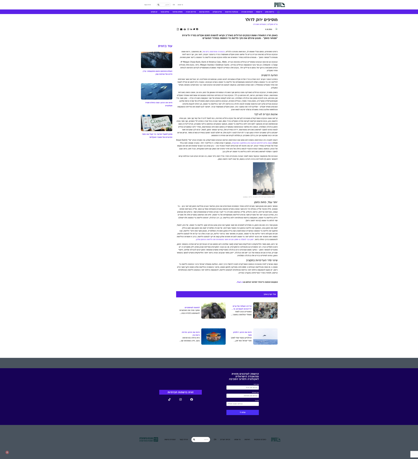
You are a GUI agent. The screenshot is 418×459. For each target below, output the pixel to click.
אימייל (257, 401)
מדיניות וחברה (191, 12)
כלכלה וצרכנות (204, 12)
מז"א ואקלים (217, 12)
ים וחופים (154, 12)
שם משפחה (255, 392)
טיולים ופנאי (165, 12)
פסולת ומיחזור (177, 12)
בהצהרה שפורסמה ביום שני (213, 51)
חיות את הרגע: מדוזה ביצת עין (191, 333)
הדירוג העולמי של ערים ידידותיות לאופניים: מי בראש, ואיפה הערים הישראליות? (242, 307)
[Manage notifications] (7, 452)
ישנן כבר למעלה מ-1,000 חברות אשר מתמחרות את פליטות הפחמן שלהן (225, 239)
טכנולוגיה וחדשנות (231, 12)
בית (278, 11)
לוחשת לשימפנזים (192, 307)
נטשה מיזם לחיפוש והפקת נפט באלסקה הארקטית (252, 143)
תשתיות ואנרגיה (247, 12)
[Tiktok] (169, 399)
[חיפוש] (158, 5)
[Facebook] (191, 399)
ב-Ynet (240, 282)
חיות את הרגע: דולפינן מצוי (242, 333)
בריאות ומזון (269, 12)
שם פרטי (256, 384)
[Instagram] (180, 399)
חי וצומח (259, 12)
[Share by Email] (181, 29)
